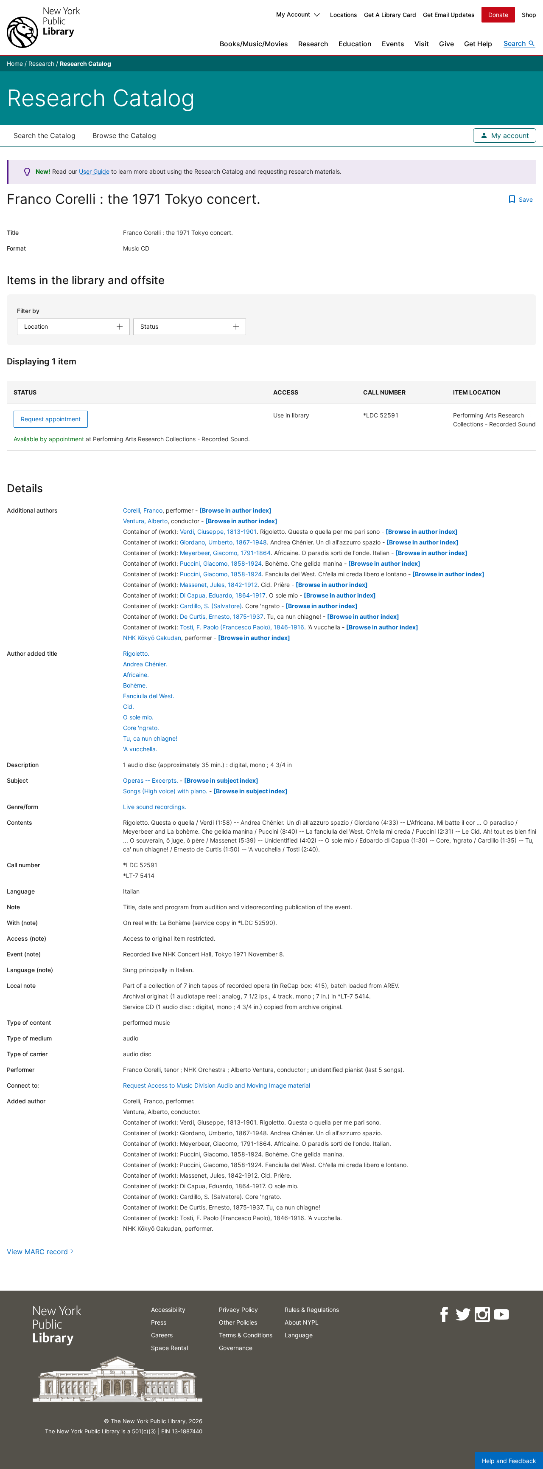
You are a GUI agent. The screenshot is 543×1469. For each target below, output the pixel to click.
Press (158, 1322)
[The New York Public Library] (43, 27)
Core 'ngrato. (141, 727)
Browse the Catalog (124, 135)
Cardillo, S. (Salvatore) (211, 605)
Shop (529, 14)
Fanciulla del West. (148, 695)
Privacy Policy (238, 1309)
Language (299, 1335)
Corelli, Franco (142, 510)
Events (393, 43)
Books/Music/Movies (254, 43)
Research (313, 43)
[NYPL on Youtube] (501, 1314)
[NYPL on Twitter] (462, 1314)
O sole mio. (138, 717)
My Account (293, 14)
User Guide (94, 171)
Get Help (478, 43)
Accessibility (168, 1309)
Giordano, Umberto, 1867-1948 (223, 542)
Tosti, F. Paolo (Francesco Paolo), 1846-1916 (242, 627)
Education (355, 43)
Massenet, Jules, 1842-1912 (219, 584)
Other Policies (238, 1322)
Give (446, 43)
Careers (162, 1335)
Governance (235, 1347)
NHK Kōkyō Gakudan (152, 637)
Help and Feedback (509, 1460)
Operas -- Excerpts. (150, 780)
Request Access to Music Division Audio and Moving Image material (216, 1085)
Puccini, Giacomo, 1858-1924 (221, 563)
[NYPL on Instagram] (481, 1314)
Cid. (128, 706)
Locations (343, 14)
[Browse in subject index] (221, 780)
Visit (421, 43)
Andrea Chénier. (145, 664)
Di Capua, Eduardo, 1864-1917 (223, 595)
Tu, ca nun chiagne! (150, 738)
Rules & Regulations (312, 1309)
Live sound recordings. (154, 806)
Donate (498, 14)
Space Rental (169, 1347)
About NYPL (302, 1322)
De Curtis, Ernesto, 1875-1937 (221, 616)
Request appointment (51, 419)
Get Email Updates (449, 14)
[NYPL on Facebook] (443, 1314)
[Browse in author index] (235, 510)
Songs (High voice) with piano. (165, 791)
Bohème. (135, 685)
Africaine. (136, 674)
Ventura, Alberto (145, 520)
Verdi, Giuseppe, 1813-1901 (218, 531)
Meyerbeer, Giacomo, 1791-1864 (225, 552)
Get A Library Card (390, 14)
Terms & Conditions (245, 1335)
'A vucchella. (140, 749)
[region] (271, 415)
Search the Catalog (45, 135)
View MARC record (37, 1251)
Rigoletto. (136, 653)
